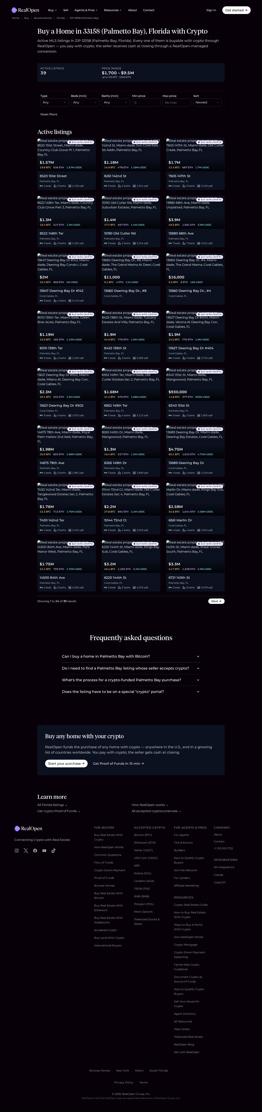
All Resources (183, 1021)
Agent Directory (185, 1013)
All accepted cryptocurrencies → (156, 811)
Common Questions (107, 855)
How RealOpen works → (150, 805)
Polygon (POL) (144, 904)
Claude (218, 875)
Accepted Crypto (105, 930)
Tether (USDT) (143, 850)
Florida (61, 18)
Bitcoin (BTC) (143, 835)
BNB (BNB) (141, 896)
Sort (196, 96)
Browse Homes (43, 18)
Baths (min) (110, 96)
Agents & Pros (84, 10)
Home (15, 18)
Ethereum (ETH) (145, 842)
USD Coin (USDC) (146, 858)
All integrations (224, 867)
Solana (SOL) (142, 873)
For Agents (181, 835)
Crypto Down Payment (109, 870)
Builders (179, 850)
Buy (51, 10)
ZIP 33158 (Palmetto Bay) (84, 18)
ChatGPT (220, 882)
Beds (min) (79, 96)
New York (122, 1070)
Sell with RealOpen (186, 1052)
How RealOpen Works (109, 847)
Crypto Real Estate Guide (191, 904)
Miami (139, 1070)
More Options (143, 911)
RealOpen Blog (184, 1044)
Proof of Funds (104, 878)
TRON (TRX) (142, 888)
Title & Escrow (183, 842)
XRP (137, 865)
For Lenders (182, 878)
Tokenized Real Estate (188, 1037)
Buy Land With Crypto (109, 937)
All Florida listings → (52, 805)
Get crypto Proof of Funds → (59, 811)
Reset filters (48, 114)
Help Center (182, 1029)
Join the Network (185, 870)
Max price (169, 96)
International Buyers (108, 945)
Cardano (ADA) (144, 881)
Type (43, 96)
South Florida (159, 1070)
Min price (138, 96)
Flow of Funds (103, 862)
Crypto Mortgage (185, 944)
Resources (111, 10)
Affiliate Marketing (186, 885)
